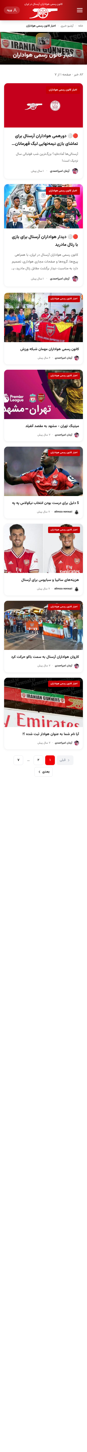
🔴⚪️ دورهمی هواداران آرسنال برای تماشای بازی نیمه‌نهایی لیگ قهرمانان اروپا (46, 144)
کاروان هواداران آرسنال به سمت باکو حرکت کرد (45, 657)
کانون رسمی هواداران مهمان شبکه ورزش (49, 349)
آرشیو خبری (67, 26)
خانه (80, 26)
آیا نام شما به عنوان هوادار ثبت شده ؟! (50, 734)
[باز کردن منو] (79, 10)
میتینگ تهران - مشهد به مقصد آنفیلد (52, 426)
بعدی (46, 772)
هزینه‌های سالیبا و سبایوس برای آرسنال (50, 580)
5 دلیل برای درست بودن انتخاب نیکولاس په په (45, 503)
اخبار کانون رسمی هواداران (63, 90)
